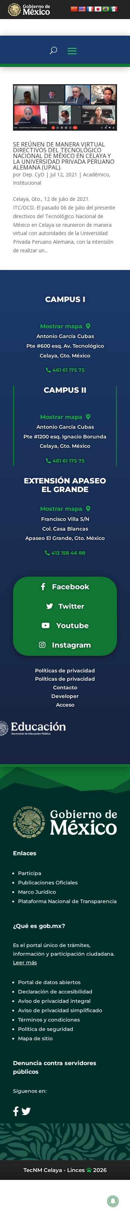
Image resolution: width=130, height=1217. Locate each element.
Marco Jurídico (37, 892)
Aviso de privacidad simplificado (60, 1010)
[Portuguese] (105, 9)
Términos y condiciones (49, 1020)
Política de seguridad (45, 1029)
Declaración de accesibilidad (55, 991)
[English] (82, 9)
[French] (90, 9)
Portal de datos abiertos (49, 982)
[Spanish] (113, 9)
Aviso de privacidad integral (54, 1001)
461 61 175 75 (67, 370)
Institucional (27, 182)
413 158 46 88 (68, 553)
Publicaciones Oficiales (48, 882)
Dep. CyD (33, 174)
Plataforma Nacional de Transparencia (67, 901)
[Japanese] (97, 9)
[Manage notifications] (113, 1201)
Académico (96, 174)
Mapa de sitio (35, 1038)
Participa (29, 873)
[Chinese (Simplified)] (74, 9)
